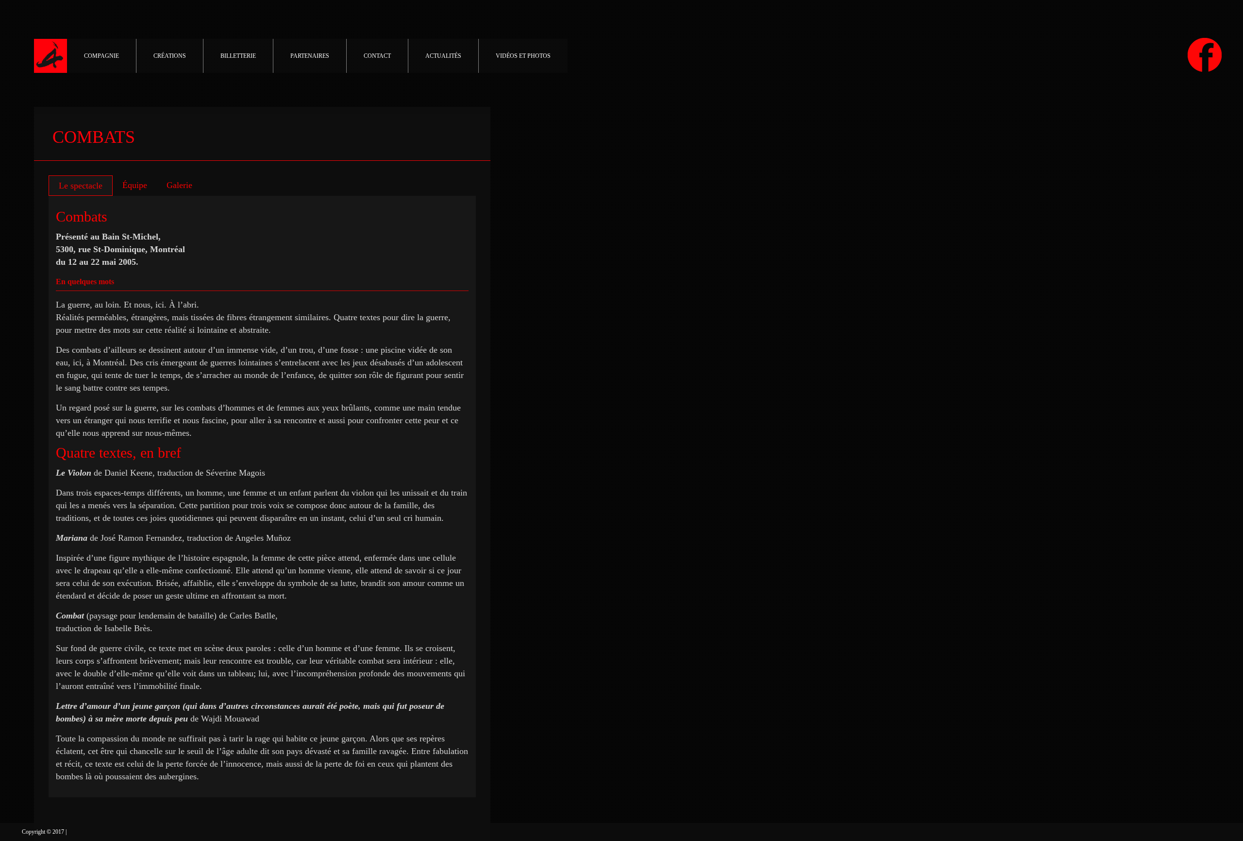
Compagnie (101, 55)
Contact (377, 55)
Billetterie (238, 55)
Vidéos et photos (523, 55)
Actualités (443, 55)
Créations (169, 55)
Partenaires (309, 55)
